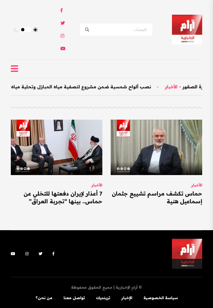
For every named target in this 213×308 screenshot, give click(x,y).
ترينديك (103, 297)
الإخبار (126, 297)
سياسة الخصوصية (160, 297)
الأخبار (177, 86)
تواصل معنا (74, 297)
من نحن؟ (44, 297)
